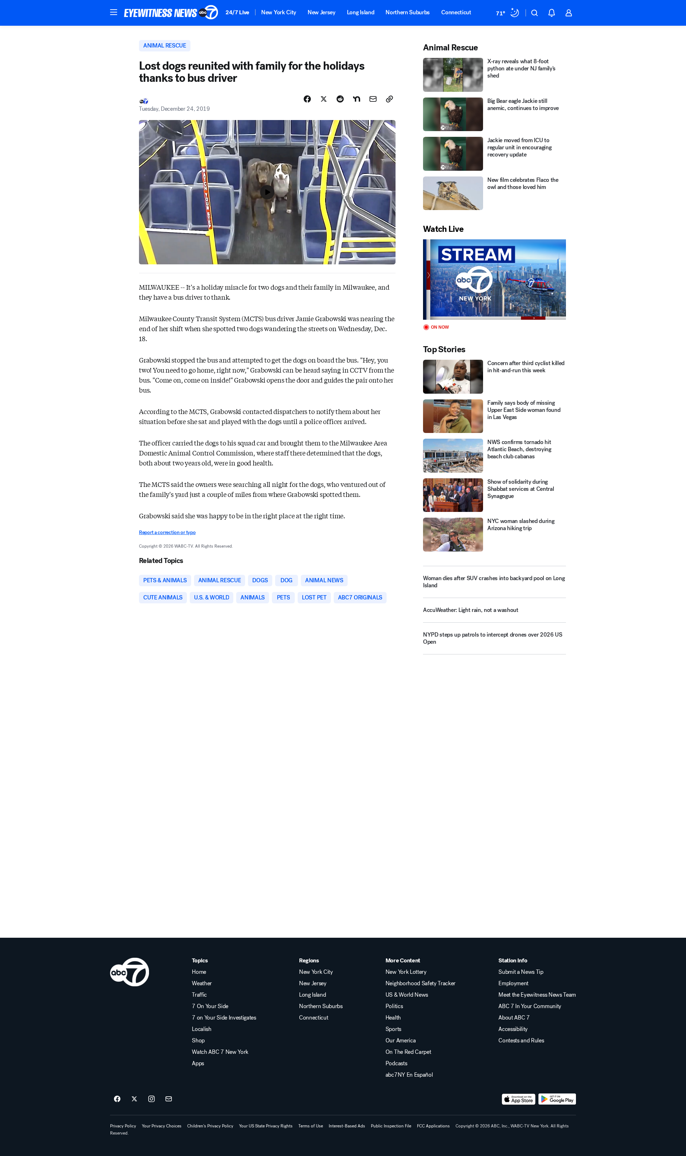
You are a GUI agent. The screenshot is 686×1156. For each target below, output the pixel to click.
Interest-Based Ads (347, 1126)
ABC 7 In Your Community (529, 1006)
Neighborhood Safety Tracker (421, 983)
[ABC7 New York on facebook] (117, 1099)
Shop (198, 1040)
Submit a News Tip (520, 972)
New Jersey (321, 12)
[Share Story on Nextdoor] (357, 99)
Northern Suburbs (408, 12)
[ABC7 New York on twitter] (134, 1099)
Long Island (360, 12)
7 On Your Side (210, 1006)
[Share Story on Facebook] (307, 99)
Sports (393, 1029)
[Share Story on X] (324, 99)
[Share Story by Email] (373, 99)
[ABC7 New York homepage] (171, 13)
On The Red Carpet (408, 1052)
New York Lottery (406, 972)
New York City (278, 12)
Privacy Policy (123, 1126)
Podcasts (396, 1063)
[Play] (494, 279)
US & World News (407, 995)
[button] (113, 12)
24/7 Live (237, 12)
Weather (202, 983)
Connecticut (456, 12)
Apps (198, 1063)
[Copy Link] (389, 99)
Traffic (199, 995)
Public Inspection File (391, 1126)
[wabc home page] (129, 972)
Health (393, 1018)
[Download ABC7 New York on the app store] (519, 1099)
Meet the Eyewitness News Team (537, 995)
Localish (201, 1029)
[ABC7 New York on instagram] (151, 1099)
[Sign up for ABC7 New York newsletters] (168, 1099)
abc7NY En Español (409, 1075)
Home (199, 972)
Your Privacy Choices (162, 1126)
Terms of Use (310, 1126)
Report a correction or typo (167, 532)
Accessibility (513, 1029)
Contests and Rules (521, 1040)
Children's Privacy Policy (210, 1126)
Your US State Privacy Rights (266, 1126)
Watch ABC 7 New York (220, 1052)
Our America (401, 1040)
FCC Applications (433, 1126)
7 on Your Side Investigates (224, 1018)
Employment (513, 983)
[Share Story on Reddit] (340, 99)
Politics (394, 1006)
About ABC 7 (514, 1018)
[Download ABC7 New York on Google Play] (557, 1099)
